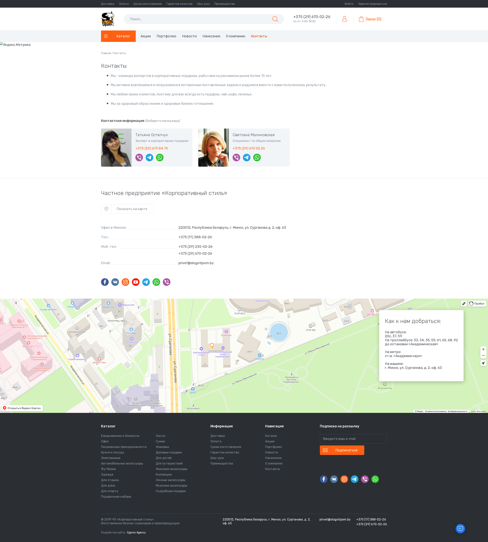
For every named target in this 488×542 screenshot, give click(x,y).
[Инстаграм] (125, 282)
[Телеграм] (146, 282)
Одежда (107, 474)
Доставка (107, 4)
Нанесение (273, 458)
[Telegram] (149, 157)
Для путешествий (169, 463)
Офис (105, 441)
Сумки (160, 441)
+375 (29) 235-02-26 (195, 247)
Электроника (110, 458)
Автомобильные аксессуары (122, 463)
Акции (269, 441)
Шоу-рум (203, 4)
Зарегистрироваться (372, 4)
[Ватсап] (156, 282)
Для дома (108, 485)
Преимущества (224, 4)
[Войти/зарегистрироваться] (345, 19)
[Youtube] (136, 282)
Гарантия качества (179, 4)
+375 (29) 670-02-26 (311, 16)
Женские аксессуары (171, 469)
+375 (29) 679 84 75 (151, 148)
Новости (271, 452)
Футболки (108, 469)
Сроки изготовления (147, 4)
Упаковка (162, 447)
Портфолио (273, 447)
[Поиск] (275, 19)
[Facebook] (105, 282)
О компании (274, 463)
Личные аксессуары (170, 480)
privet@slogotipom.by (196, 263)
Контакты (272, 469)
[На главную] (107, 19)
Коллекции (164, 474)
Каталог (271, 436)
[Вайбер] (166, 282)
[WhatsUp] (160, 157)
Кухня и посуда (112, 452)
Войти (349, 4)
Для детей (164, 458)
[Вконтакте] (115, 282)
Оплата (124, 4)
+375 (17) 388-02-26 (195, 237)
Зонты (160, 436)
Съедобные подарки (171, 491)
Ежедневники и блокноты (120, 436)
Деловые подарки (169, 452)
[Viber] (139, 157)
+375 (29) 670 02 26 (249, 148)
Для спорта (109, 491)
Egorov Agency (136, 532)
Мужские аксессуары (171, 485)
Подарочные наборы (116, 496)
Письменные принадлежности (124, 447)
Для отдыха (110, 480)
